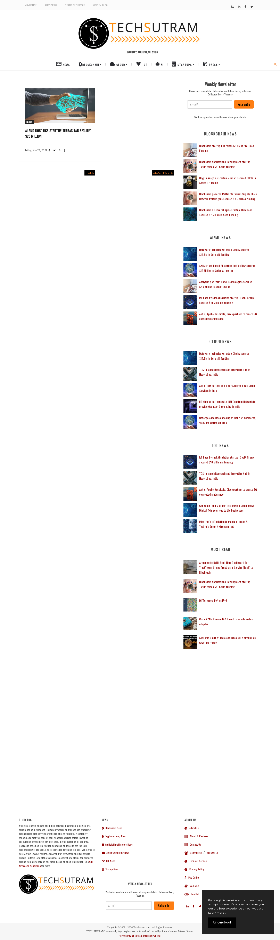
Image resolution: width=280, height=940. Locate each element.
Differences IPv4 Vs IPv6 (213, 600)
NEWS (66, 64)
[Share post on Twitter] (54, 150)
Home (89, 172)
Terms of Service (75, 5)
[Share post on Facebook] (49, 150)
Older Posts (163, 172)
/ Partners (202, 836)
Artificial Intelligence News (119, 844)
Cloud (120, 64)
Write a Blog (100, 5)
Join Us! (194, 894)
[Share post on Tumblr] (64, 150)
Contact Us (194, 844)
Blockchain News (113, 828)
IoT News (110, 861)
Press (213, 64)
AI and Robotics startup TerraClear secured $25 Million (58, 133)
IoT (144, 64)
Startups (184, 64)
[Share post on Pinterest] (59, 150)
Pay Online (192, 877)
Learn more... (217, 912)
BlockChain (90, 64)
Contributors (195, 852)
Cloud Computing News (117, 852)
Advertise (30, 5)
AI (162, 64)
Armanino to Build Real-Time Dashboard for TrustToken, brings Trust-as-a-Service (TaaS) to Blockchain (226, 567)
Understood (222, 922)
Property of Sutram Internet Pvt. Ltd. (141, 936)
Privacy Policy (195, 869)
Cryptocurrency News (115, 836)
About (192, 836)
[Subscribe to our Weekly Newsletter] (210, 104)
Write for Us (212, 852)
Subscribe (51, 5)
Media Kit (193, 886)
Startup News (112, 869)
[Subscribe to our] (232, 7)
